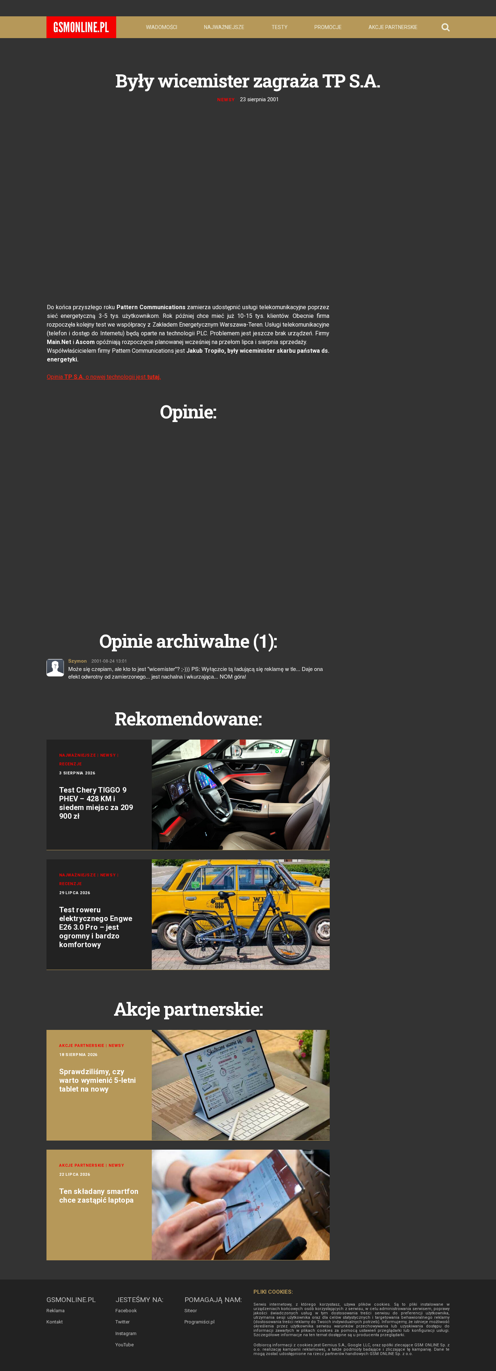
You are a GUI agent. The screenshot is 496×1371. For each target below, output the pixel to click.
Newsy (226, 99)
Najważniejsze (224, 27)
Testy (280, 27)
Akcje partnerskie (393, 27)
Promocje (328, 27)
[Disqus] (188, 518)
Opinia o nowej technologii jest (104, 376)
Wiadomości (161, 27)
